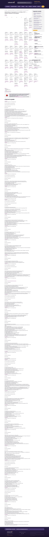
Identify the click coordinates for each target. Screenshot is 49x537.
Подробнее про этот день (26, 30)
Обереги (38, 6)
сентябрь (6, 15)
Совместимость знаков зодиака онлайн (38, 37)
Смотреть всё (35, 30)
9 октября (6, 213)
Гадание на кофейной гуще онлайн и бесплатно (37, 22)
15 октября (6, 294)
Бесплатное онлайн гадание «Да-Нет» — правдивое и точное (37, 14)
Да (32, 63)
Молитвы (34, 6)
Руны (26, 6)
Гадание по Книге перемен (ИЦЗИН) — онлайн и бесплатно (38, 16)
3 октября (6, 131)
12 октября (6, 254)
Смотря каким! (34, 64)
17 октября (6, 317)
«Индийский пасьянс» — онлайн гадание (37, 18)
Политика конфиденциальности (22, 529)
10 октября (6, 225)
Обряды (23, 6)
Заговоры (36, 40)
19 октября (6, 351)
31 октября (6, 514)
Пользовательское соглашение (10, 535)
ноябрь (6, 88)
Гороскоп (7, 6)
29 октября (6, 487)
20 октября (6, 359)
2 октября (6, 117)
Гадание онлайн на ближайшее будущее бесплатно (38, 24)
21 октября (6, 374)
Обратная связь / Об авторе (10, 529)
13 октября (6, 263)
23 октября (6, 404)
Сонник (19, 6)
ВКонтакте (21, 533)
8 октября (6, 199)
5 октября (6, 158)
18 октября (6, 336)
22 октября (6, 390)
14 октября (6, 277)
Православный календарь (19, 96)
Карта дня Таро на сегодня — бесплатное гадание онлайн (38, 28)
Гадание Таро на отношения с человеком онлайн (38, 20)
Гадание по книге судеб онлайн (38, 26)
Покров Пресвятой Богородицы (21, 52)
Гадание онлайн (37, 1)
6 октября (6, 173)
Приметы (30, 6)
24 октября (6, 417)
